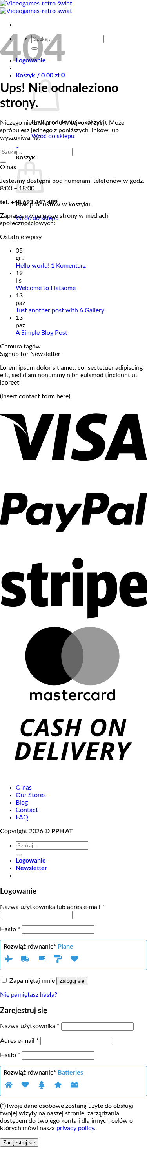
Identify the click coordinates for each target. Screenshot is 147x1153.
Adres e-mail (19, 1041)
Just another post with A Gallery (60, 310)
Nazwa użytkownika (30, 1026)
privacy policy (75, 1128)
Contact (27, 810)
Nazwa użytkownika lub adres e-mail (52, 907)
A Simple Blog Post (41, 333)
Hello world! (32, 266)
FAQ (22, 817)
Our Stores (31, 795)
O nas (24, 787)
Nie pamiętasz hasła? (28, 995)
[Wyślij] (3, 162)
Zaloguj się (72, 981)
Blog (22, 802)
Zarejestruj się (19, 1143)
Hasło (10, 929)
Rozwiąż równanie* (38, 946)
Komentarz (68, 266)
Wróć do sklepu (52, 136)
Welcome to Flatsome (46, 288)
